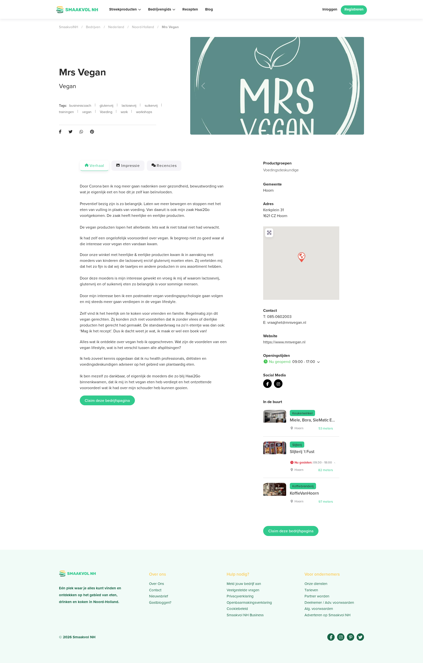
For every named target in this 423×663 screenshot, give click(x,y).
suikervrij (151, 105)
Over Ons (156, 583)
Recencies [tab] (167, 165)
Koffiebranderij (303, 486)
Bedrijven (93, 26)
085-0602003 (279, 316)
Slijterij (297, 444)
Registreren (354, 9)
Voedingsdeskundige (281, 170)
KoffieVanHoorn (304, 493)
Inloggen (329, 9)
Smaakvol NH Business (245, 614)
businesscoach (80, 105)
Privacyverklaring (240, 596)
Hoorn (268, 190)
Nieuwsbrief (158, 596)
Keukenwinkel (302, 413)
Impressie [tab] (130, 165)
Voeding (106, 111)
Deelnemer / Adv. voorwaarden (329, 602)
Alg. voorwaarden (319, 608)
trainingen (66, 111)
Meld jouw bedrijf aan (244, 583)
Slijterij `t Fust (302, 451)
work (124, 111)
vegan (87, 111)
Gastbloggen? (160, 602)
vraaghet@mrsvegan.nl (286, 322)
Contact (155, 590)
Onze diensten (316, 583)
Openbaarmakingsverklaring (249, 602)
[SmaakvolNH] (77, 8)
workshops (144, 111)
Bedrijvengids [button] (159, 9)
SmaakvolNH (68, 26)
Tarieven (311, 590)
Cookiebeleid (237, 608)
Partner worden (317, 596)
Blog (209, 9)
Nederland (116, 26)
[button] (203, 86)
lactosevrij (129, 105)
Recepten (190, 9)
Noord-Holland (143, 26)
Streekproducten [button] (123, 9)
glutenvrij (106, 105)
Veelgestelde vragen (243, 590)
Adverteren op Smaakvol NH (328, 614)
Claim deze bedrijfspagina (107, 400)
